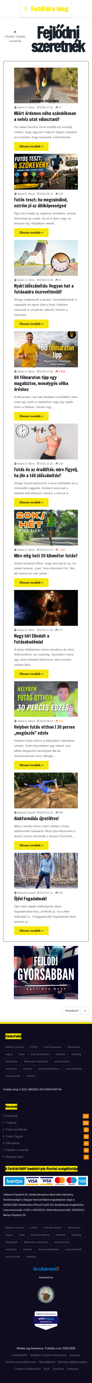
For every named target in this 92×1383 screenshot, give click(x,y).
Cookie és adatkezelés (27, 1368)
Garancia (75, 1355)
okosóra (27, 1068)
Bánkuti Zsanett (26, 812)
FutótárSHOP (19, 1355)
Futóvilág (11, 1115)
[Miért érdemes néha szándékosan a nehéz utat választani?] (46, 85)
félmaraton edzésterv (36, 1061)
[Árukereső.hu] (46, 1271)
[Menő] (26, 10)
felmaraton (74, 1047)
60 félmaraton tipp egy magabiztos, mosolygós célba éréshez (41, 383)
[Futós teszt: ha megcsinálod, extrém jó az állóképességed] (46, 172)
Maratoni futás (15, 1156)
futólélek (60, 1054)
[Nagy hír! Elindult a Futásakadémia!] (46, 608)
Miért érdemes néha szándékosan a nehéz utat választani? (45, 116)
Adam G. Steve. (26, 107)
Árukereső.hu (46, 1277)
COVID (34, 1047)
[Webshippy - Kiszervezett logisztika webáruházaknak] (46, 1321)
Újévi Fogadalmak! (30, 899)
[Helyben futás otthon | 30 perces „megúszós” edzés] (46, 699)
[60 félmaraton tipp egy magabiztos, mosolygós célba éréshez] (46, 349)
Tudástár (11, 1122)
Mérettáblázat (47, 1362)
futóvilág (76, 1054)
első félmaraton (53, 1047)
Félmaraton (13, 1143)
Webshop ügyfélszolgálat (72, 1362)
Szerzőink (58, 1368)
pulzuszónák (13, 1076)
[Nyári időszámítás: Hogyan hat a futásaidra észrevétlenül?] (46, 258)
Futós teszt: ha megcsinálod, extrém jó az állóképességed (41, 203)
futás (22, 1054)
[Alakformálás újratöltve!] (46, 790)
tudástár (31, 1076)
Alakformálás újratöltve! (36, 818)
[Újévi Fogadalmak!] (46, 871)
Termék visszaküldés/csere (20, 1362)
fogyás (9, 1054)
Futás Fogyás (14, 1136)
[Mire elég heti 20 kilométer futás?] (46, 528)
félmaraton (12, 1061)
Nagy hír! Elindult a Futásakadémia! (31, 639)
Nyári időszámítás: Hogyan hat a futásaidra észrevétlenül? (44, 289)
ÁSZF (46, 1368)
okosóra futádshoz (48, 1068)
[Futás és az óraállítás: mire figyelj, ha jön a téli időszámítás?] (46, 441)
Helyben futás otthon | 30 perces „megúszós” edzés (44, 730)
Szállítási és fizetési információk (48, 1355)
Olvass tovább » (31, 146)
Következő (72, 1010)
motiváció (11, 1068)
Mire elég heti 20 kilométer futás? (45, 556)
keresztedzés (62, 1061)
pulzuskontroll (73, 1068)
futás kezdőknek (40, 1054)
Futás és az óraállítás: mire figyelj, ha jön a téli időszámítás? (46, 472)
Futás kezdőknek (16, 1129)
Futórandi (72, 1368)
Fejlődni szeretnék (17, 1150)
